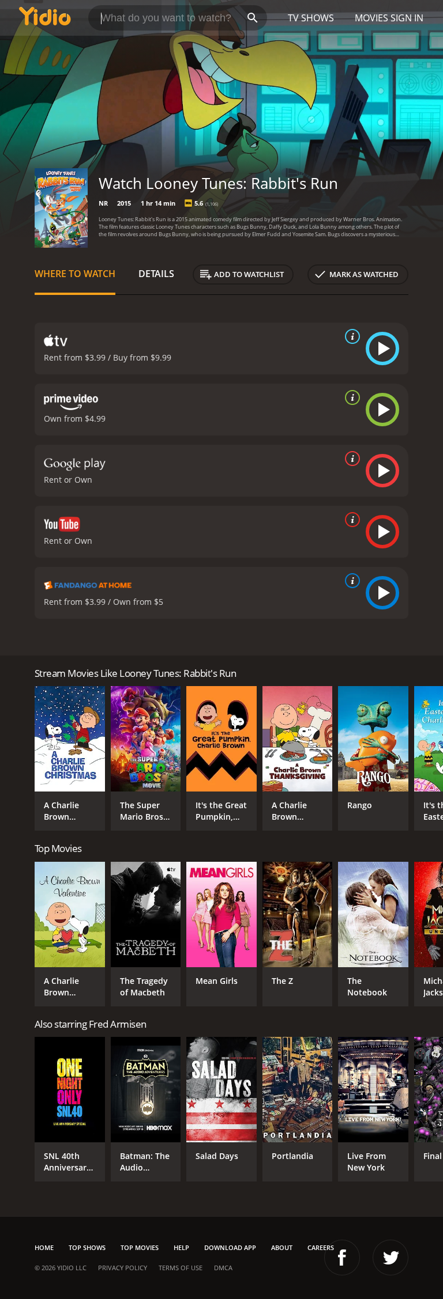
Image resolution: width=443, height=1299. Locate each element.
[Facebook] (342, 1257)
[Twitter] (390, 1257)
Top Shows (87, 1247)
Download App (230, 1247)
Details (156, 273)
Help (181, 1247)
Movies (371, 18)
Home (44, 1247)
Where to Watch (75, 273)
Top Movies (140, 1247)
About (281, 1247)
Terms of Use (180, 1267)
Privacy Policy (122, 1267)
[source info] (350, 336)
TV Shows (311, 18)
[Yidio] (45, 18)
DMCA (223, 1267)
